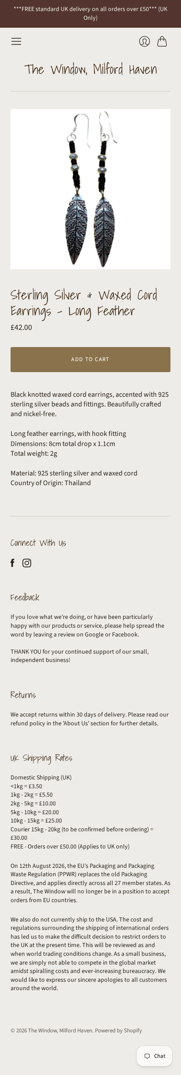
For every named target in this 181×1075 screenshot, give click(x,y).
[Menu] (16, 41)
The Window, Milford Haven (90, 69)
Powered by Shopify (118, 1031)
